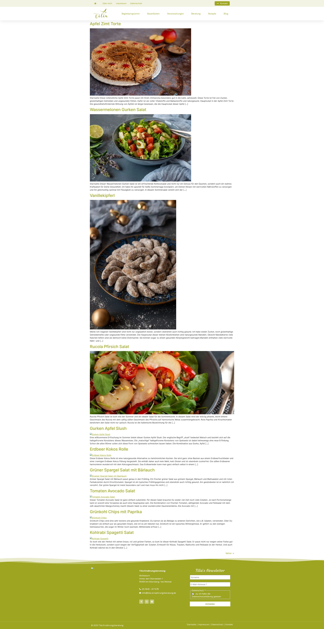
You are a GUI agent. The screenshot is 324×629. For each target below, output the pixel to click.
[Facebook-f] (141, 602)
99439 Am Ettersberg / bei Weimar (155, 581)
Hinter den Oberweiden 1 (151, 578)
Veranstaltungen (175, 13)
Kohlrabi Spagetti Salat (112, 532)
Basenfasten (153, 13)
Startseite (191, 624)
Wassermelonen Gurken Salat (118, 109)
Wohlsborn (144, 575)
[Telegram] (152, 602)
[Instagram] (147, 602)
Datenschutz (217, 624)
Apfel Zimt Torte (105, 23)
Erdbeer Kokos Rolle (109, 449)
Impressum (203, 624)
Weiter (230, 553)
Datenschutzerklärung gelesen (206, 596)
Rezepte (212, 13)
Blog (226, 13)
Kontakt (229, 624)
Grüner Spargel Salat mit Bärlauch (122, 470)
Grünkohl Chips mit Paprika (116, 511)
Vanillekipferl (102, 195)
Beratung (196, 13)
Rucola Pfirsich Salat (109, 346)
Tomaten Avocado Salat (112, 490)
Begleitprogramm (131, 13)
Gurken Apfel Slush (108, 428)
